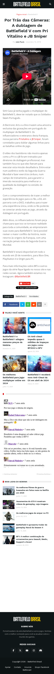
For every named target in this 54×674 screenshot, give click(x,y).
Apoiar (8, 667)
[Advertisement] (27, 577)
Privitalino (24, 139)
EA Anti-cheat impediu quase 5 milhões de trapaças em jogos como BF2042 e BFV (38, 342)
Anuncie (27, 667)
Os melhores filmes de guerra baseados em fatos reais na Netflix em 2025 (32, 490)
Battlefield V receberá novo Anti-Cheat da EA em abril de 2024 (39, 377)
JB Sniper (36, 139)
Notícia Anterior (10, 474)
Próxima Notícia (43, 474)
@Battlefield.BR (22, 276)
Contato (17, 667)
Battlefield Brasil (35, 662)
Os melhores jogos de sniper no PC (32, 513)
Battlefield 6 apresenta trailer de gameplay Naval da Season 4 (31, 526)
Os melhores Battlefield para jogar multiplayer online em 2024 (14, 379)
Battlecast (27, 670)
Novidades (33, 296)
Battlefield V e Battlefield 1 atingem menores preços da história (13, 340)
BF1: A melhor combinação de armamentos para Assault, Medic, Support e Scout (32, 539)
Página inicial (21, 14)
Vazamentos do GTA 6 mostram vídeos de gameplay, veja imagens (32, 502)
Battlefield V (33, 14)
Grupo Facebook (42, 667)
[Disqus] (27, 432)
